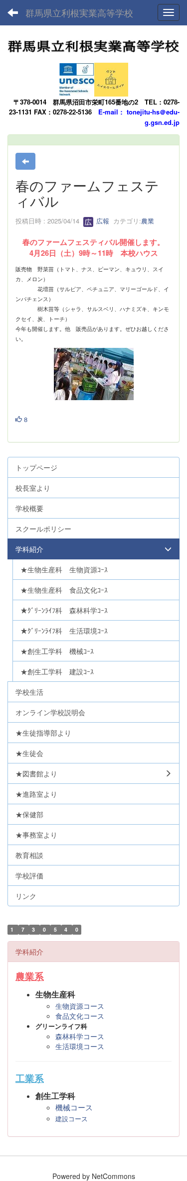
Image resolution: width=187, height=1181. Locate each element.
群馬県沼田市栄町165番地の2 (95, 102)
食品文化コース (79, 1016)
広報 (101, 220)
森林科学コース (79, 1036)
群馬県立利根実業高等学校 (79, 12)
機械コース (74, 1107)
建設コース (71, 1119)
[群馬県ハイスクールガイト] (111, 76)
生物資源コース (79, 1006)
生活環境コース (79, 1046)
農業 (147, 220)
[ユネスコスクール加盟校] (76, 76)
